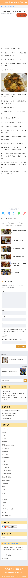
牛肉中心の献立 (12, 218)
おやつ (4, 512)
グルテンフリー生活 (7, 509)
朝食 (3, 486)
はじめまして (6, 458)
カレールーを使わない (16, 225)
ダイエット (5, 454)
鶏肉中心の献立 (6, 477)
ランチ (4, 496)
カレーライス (5, 225)
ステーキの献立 (6, 555)
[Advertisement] (14, 32)
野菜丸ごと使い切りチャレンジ (10, 445)
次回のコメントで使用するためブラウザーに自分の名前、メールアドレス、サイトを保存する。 (15, 331)
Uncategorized (6, 515)
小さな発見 (5, 451)
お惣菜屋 (4, 499)
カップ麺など (6, 448)
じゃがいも (19, 223)
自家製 (4, 438)
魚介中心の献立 (6, 467)
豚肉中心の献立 (6, 480)
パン (3, 506)
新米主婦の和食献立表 (14, 2)
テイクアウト (6, 429)
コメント (4, 291)
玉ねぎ (12, 223)
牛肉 (8, 223)
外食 (3, 493)
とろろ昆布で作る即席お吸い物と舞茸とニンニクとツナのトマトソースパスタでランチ (13, 550)
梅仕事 (4, 432)
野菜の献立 (5, 464)
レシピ (4, 435)
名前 (3, 310)
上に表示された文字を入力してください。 (13, 339)
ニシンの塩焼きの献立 (7, 410)
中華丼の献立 (6, 558)
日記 (3, 461)
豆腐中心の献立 (6, 470)
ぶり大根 (4, 415)
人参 (3, 223)
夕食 (3, 490)
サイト (3, 323)
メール (4, 317)
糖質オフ (4, 442)
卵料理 (4, 502)
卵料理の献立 (6, 483)
